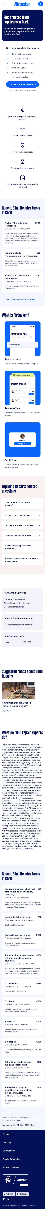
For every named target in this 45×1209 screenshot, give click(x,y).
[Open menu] (4, 4)
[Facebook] (4, 1199)
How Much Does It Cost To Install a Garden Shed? (16, 704)
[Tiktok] (12, 1199)
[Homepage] (22, 4)
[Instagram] (8, 1199)
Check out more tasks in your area (20, 299)
